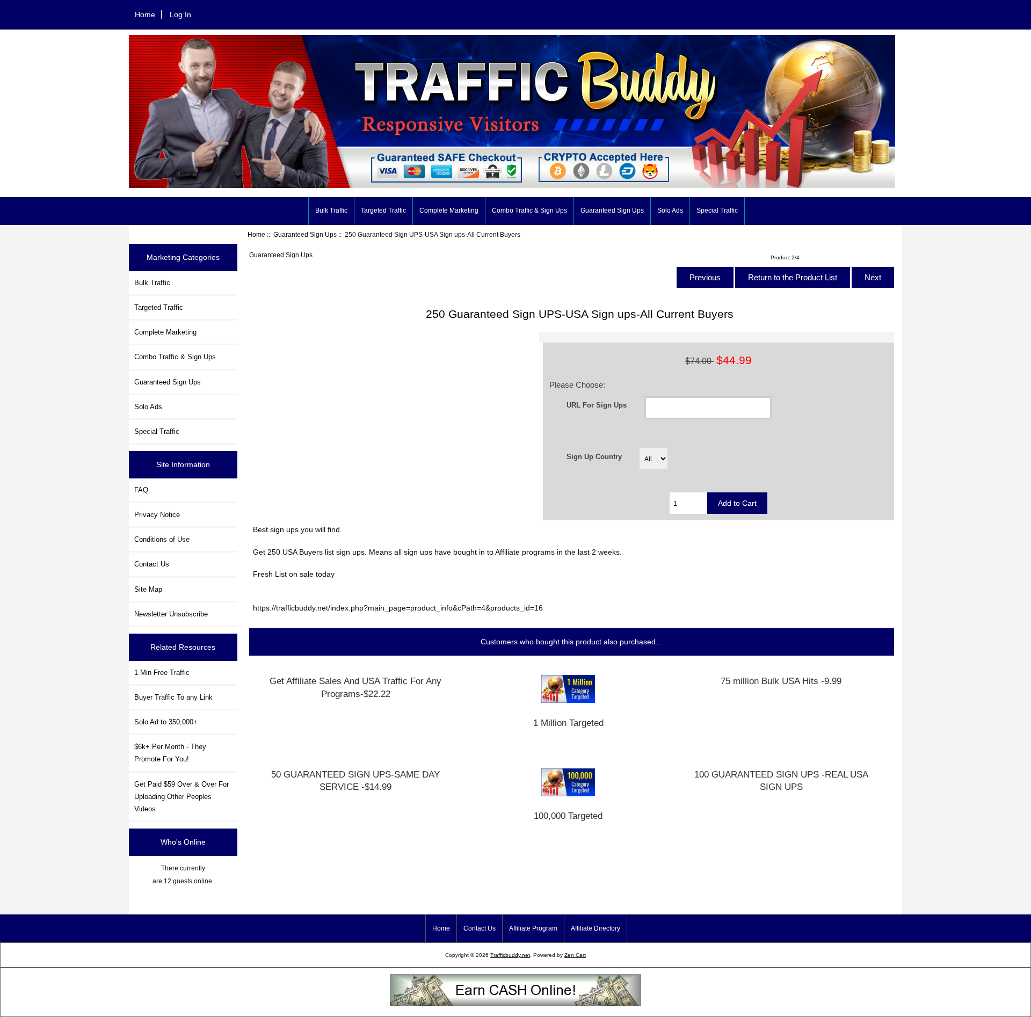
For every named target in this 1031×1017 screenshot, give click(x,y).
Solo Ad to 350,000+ (166, 722)
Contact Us (151, 564)
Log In (180, 14)
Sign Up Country (594, 456)
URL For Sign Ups (597, 405)
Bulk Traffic (331, 210)
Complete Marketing (448, 210)
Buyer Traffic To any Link (173, 697)
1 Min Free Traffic (162, 673)
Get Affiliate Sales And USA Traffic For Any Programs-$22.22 (355, 687)
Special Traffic (717, 210)
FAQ (141, 490)
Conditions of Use (162, 539)
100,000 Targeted (568, 816)
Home (145, 14)
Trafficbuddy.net (510, 955)
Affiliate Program (533, 928)
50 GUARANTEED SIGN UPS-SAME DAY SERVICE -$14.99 (355, 780)
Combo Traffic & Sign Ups (529, 210)
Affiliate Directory (595, 928)
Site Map (148, 589)
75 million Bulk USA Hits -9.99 (781, 681)
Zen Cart (575, 955)
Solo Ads (670, 210)
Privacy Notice (157, 515)
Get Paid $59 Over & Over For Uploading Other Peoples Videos (181, 796)
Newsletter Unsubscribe (171, 614)
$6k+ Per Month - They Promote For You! (170, 753)
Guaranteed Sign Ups (305, 234)
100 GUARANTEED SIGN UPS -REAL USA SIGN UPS (781, 780)
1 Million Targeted (568, 723)
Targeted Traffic (383, 210)
